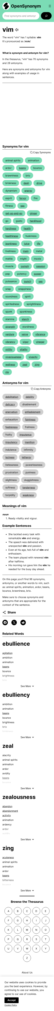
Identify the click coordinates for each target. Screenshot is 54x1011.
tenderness (28, 487)
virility (8, 349)
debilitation (11, 396)
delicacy (10, 404)
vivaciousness (13, 356)
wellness (10, 364)
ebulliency (16, 694)
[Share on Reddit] (23, 622)
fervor (22, 198)
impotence (26, 434)
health (27, 228)
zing (37, 364)
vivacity (33, 356)
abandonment (10, 810)
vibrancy (10, 341)
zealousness (19, 797)
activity (6, 815)
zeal (24, 364)
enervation (11, 411)
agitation (7, 653)
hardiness (10, 228)
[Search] (46, 16)
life (38, 243)
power (37, 273)
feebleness (11, 427)
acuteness (8, 857)
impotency (11, 442)
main (25, 251)
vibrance (40, 334)
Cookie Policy (10, 1005)
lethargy (26, 457)
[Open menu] (50, 6)
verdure (9, 334)
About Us (27, 972)
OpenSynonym (26, 6)
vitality (23, 349)
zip (7, 372)
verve (25, 334)
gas (22, 205)
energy (28, 190)
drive (39, 183)
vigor (25, 341)
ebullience (16, 643)
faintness (30, 419)
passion (40, 266)
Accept (12, 1000)
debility (30, 396)
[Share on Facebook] (5, 622)
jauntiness (11, 243)
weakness (28, 495)
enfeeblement (32, 411)
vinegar (40, 341)
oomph (25, 266)
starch (25, 319)
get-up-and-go (13, 213)
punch (27, 281)
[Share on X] (14, 622)
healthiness (11, 235)
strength (10, 326)
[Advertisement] (27, 114)
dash (26, 183)
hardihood (35, 220)
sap (41, 281)
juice (26, 243)
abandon (7, 806)
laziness (9, 457)
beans (22, 167)
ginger (33, 213)
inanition (29, 442)
